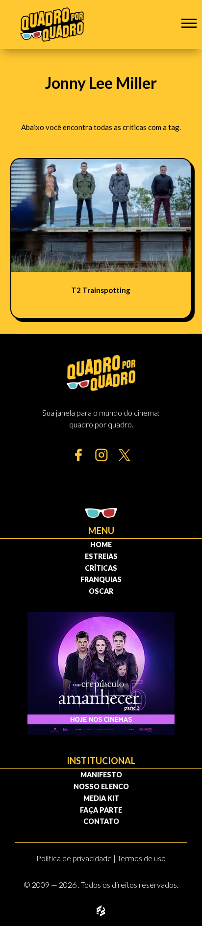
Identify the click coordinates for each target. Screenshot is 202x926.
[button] (189, 23)
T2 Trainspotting (100, 290)
